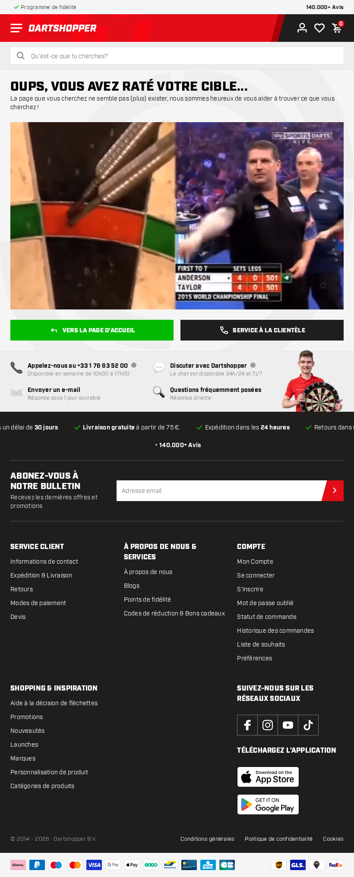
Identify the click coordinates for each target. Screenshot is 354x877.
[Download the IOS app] (268, 777)
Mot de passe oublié (265, 603)
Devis (17, 617)
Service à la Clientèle (269, 330)
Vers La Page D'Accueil (99, 330)
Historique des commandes (275, 630)
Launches (24, 744)
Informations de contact (44, 561)
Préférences (254, 658)
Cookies (333, 839)
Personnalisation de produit (49, 772)
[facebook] (247, 725)
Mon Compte (255, 561)
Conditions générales (207, 839)
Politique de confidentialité (279, 839)
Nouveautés (27, 731)
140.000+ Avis (325, 7)
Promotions (26, 717)
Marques (22, 758)
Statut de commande (267, 617)
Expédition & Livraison (41, 575)
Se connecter (256, 575)
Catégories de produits (42, 786)
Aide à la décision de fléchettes (54, 703)
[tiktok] (308, 725)
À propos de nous (148, 572)
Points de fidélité (147, 599)
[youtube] (288, 725)
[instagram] (267, 725)
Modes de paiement (38, 603)
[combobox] (182, 56)
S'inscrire (250, 589)
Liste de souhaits (261, 644)
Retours (21, 589)
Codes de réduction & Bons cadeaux (174, 613)
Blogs (131, 586)
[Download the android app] (268, 804)
